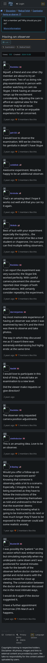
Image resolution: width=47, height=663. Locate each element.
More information (12, 28)
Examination (38, 10)
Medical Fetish (24, 10)
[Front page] (1, 10)
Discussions (11, 10)
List (7, 42)
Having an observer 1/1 (12, 14)
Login (21, 3)
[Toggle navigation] (5, 3)
